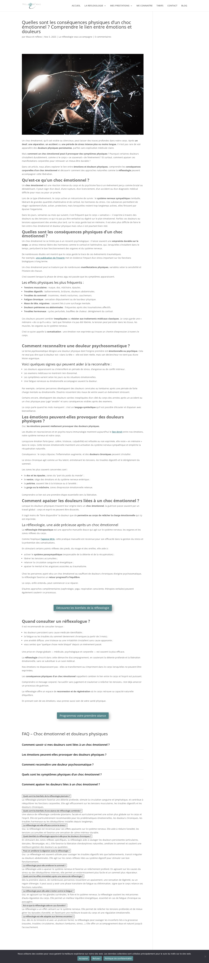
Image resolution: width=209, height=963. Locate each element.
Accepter (83, 958)
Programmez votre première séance (83, 715)
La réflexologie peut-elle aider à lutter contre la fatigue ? (48, 891)
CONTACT (172, 6)
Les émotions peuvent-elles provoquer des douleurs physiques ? (64, 754)
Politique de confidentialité (118, 958)
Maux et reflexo (34, 36)
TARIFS (160, 6)
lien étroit (117, 431)
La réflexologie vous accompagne (75, 36)
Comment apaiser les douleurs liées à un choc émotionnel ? (61, 784)
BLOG (184, 6)
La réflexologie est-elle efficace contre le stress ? (44, 825)
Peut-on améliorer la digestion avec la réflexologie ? (46, 850)
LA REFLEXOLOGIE (93, 6)
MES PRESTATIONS (119, 6)
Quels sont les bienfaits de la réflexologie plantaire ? (46, 796)
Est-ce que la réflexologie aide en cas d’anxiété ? (44, 905)
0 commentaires (103, 36)
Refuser (96, 958)
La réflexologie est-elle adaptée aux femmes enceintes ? (48, 916)
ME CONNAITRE (144, 6)
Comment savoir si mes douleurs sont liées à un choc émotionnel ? (66, 744)
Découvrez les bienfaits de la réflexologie (82, 608)
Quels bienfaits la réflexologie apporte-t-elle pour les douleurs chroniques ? (57, 836)
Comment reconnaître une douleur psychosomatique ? (57, 764)
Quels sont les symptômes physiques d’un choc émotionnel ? (62, 774)
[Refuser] (205, 956)
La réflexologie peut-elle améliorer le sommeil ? (44, 865)
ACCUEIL (76, 6)
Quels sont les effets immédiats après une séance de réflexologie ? (53, 876)
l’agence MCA (48, 539)
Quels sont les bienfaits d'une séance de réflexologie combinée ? (52, 810)
